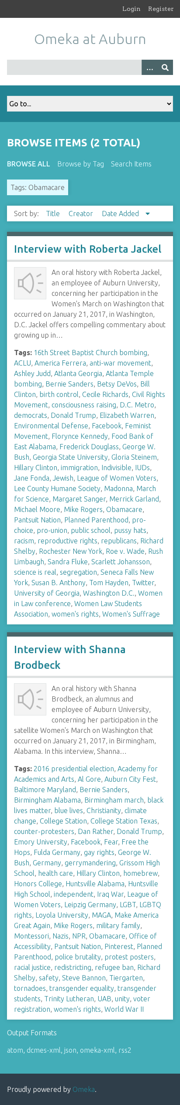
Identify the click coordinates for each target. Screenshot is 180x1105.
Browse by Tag (80, 164)
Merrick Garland (134, 499)
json (70, 1050)
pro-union (52, 530)
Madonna (118, 488)
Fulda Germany (57, 852)
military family (118, 925)
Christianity (104, 810)
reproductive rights (67, 541)
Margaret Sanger (79, 499)
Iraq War (110, 894)
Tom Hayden (108, 582)
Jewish (63, 478)
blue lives (68, 810)
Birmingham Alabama (47, 800)
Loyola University (61, 915)
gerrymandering (90, 863)
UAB (104, 999)
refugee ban (114, 967)
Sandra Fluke (68, 562)
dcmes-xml (44, 1050)
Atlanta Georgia (78, 373)
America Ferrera (60, 363)
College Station (63, 821)
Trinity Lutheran (69, 999)
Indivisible (116, 467)
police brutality (78, 957)
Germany (47, 863)
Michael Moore (37, 509)
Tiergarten (126, 978)
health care (55, 873)
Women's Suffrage (131, 614)
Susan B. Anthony (58, 582)
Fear (111, 842)
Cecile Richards (105, 394)
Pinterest (118, 946)
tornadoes (30, 988)
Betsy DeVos (117, 384)
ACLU (22, 363)
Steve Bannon (84, 978)
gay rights (99, 852)
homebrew (140, 873)
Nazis (60, 936)
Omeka (84, 1089)
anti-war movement (120, 363)
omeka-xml (97, 1050)
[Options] (149, 67)
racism (24, 541)
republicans (119, 541)
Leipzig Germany (90, 904)
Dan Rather (95, 831)
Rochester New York (70, 551)
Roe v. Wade (125, 551)
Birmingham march (114, 800)
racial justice (32, 967)
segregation (78, 572)
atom (15, 1050)
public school (91, 530)
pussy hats (130, 530)
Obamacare (124, 509)
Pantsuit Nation (37, 520)
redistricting (72, 967)
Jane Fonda (31, 478)
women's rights (75, 614)
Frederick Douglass (89, 447)
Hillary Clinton (35, 467)
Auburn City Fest (130, 779)
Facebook (106, 426)
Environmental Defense (51, 426)
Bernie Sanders (69, 384)
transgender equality (81, 988)
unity (122, 999)
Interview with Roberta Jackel (87, 249)
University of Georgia (47, 593)
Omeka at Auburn (90, 39)
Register (161, 8)
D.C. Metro (137, 405)
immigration (79, 467)
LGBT (128, 904)
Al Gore (89, 779)
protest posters (129, 957)
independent (73, 894)
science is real (35, 572)
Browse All (28, 164)
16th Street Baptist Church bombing (90, 352)
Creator (82, 213)
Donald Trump (73, 415)
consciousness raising (84, 405)
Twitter (143, 582)
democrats (30, 415)
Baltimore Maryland (45, 789)
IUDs (142, 467)
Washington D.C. (109, 593)
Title (54, 213)
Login (131, 8)
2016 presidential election (74, 769)
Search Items (131, 164)
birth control (59, 394)
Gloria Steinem (134, 457)
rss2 (125, 1050)
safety (49, 978)
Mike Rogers (83, 509)
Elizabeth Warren (127, 415)
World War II (124, 1009)
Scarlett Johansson (120, 562)
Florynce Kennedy (80, 436)
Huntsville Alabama (95, 884)
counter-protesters (44, 831)
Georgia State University (70, 457)
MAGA (101, 915)
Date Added (121, 213)
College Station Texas (123, 821)
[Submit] (165, 67)
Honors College (38, 884)
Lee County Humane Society (57, 488)
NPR (79, 936)
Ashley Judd (32, 373)
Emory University (40, 842)
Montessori (31, 936)
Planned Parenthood (96, 520)
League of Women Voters (116, 478)
